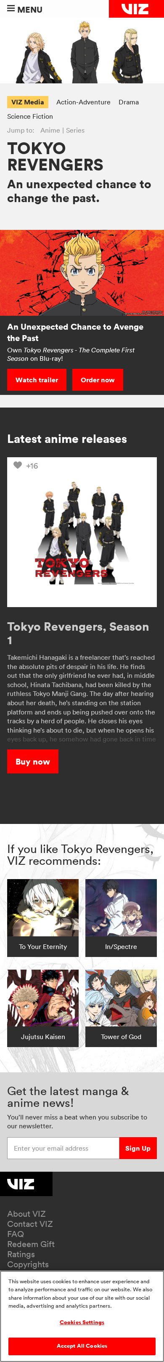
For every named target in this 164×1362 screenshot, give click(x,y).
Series (75, 130)
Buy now (33, 761)
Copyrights (28, 1264)
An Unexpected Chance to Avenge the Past (75, 332)
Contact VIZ (30, 1224)
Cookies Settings (82, 1322)
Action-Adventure (83, 102)
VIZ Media (27, 102)
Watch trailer (37, 379)
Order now (98, 379)
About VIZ (26, 1214)
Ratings (21, 1254)
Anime (50, 130)
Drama (129, 102)
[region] (82, 1316)
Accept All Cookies (82, 1346)
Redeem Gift (31, 1244)
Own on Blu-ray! (71, 354)
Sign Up (138, 1148)
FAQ (15, 1234)
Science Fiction (30, 116)
